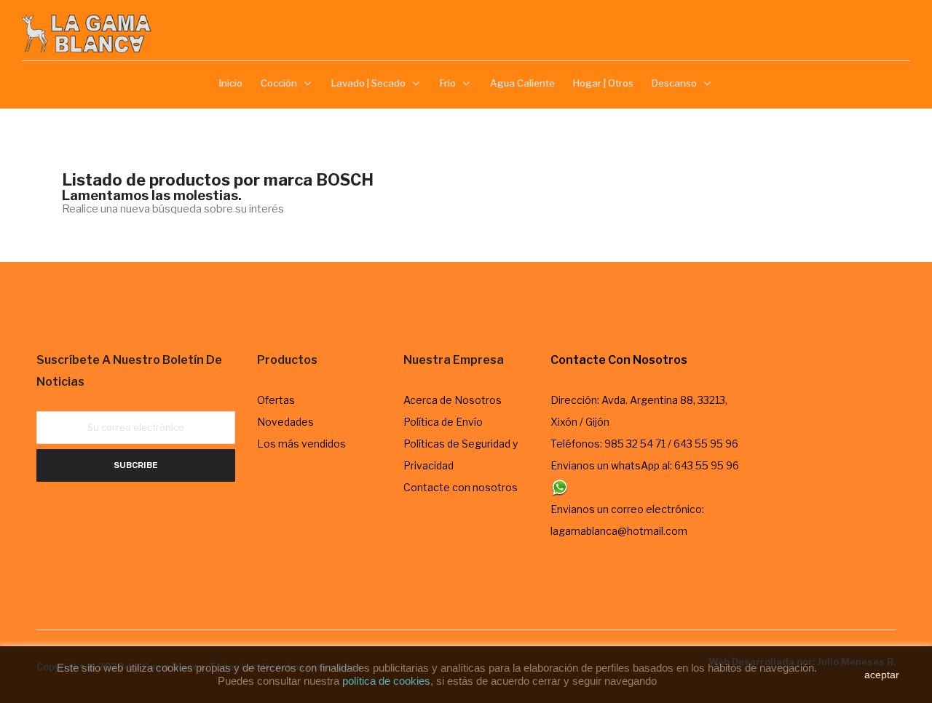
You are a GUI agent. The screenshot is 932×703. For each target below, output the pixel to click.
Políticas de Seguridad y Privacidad (460, 454)
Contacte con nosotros (460, 487)
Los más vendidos (301, 443)
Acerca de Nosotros (452, 400)
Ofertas (276, 400)
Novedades (285, 422)
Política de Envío (443, 422)
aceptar (881, 674)
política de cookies (386, 681)
